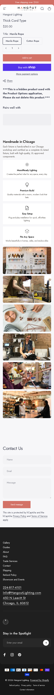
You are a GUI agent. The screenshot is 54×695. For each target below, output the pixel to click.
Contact (6, 565)
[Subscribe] (46, 643)
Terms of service (39, 685)
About (6, 552)
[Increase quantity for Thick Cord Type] (18, 48)
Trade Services (10, 561)
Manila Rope (12, 41)
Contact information (27, 689)
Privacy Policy (19, 516)
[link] (14, 598)
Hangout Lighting (12, 14)
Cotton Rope (32, 41)
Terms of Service (39, 516)
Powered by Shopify (39, 680)
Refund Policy (9, 575)
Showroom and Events (13, 579)
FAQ (5, 556)
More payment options (27, 74)
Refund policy (14, 685)
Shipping (7, 570)
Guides (6, 547)
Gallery (6, 542)
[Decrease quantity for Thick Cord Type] (6, 48)
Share (10, 80)
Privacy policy (26, 685)
